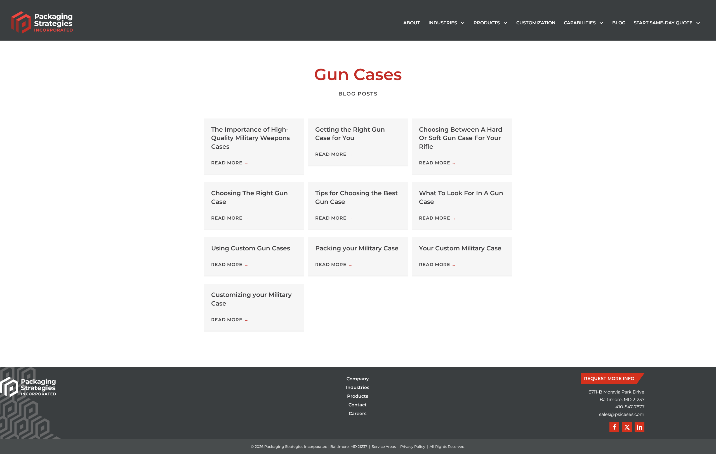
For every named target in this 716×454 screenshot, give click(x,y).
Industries (357, 387)
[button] (462, 23)
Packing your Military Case (357, 248)
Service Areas (384, 446)
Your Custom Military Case (460, 248)
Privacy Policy (412, 446)
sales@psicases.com (621, 414)
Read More (230, 163)
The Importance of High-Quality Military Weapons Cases (250, 138)
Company (358, 379)
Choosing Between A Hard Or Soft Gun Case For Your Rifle (460, 138)
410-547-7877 (629, 406)
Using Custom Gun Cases (250, 248)
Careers (357, 413)
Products (357, 396)
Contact (357, 405)
